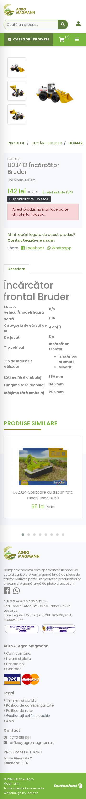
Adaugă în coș (46, 517)
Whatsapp (61, 248)
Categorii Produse (31, 39)
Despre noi (15, 664)
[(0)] (61, 39)
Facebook (35, 248)
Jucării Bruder (47, 143)
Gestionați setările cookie (27, 715)
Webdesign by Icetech (21, 793)
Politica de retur (19, 710)
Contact (13, 669)
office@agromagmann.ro (32, 742)
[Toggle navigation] (77, 39)
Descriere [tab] (16, 269)
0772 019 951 (20, 737)
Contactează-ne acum (31, 240)
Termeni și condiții (21, 700)
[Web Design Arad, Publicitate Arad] (68, 786)
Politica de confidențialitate (29, 705)
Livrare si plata (18, 658)
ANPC (10, 721)
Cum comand (18, 653)
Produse (16, 143)
